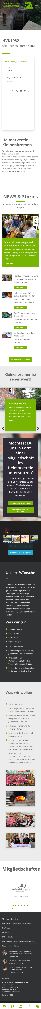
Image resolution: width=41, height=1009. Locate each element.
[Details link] (23, 393)
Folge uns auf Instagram (20, 552)
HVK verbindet (7, 937)
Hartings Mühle (17, 403)
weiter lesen (9, 263)
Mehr (11, 421)
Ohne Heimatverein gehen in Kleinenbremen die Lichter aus (20, 952)
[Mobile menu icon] (36, 5)
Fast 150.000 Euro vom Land (26, 276)
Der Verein (6, 928)
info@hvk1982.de (8, 995)
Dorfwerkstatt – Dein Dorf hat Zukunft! (16, 923)
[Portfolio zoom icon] (17, 393)
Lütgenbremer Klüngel (10, 946)
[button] (3, 428)
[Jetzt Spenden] (21, 1006)
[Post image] (20, 399)
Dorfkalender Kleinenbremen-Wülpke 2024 (18, 941)
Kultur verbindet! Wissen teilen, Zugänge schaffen (21, 968)
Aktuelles (5, 932)
